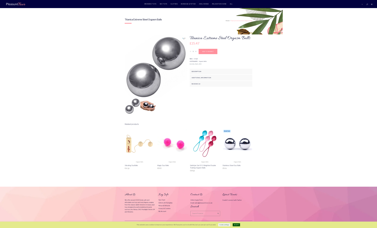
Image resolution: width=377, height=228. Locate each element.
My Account (162, 211)
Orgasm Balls (203, 61)
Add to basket (208, 51)
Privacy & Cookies (165, 208)
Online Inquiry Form (196, 200)
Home (227, 20)
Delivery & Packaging (165, 203)
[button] (183, 38)
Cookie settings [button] (224, 225)
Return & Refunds (164, 205)
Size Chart (162, 200)
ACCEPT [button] (236, 225)
